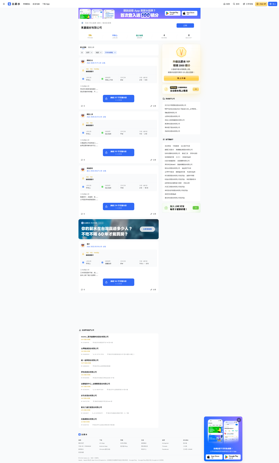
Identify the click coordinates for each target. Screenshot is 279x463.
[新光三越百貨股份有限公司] (118, 410)
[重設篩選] (82, 52)
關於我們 (81, 443)
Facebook (165, 449)
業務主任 (90, 60)
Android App (103, 446)
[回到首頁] (82, 23)
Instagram (165, 443)
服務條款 (143, 443)
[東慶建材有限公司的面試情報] (189, 36)
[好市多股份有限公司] (118, 398)
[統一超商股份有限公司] (118, 363)
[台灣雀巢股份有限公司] (118, 351)
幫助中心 (143, 449)
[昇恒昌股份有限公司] (118, 374)
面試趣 (185, 443)
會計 (88, 244)
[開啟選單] (4, 4)
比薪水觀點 (123, 443)
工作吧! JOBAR (187, 449)
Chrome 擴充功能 (104, 449)
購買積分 (81, 449)
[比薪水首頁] (82, 434)
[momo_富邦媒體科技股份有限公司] (118, 339)
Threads (164, 446)
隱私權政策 (144, 446)
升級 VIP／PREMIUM (84, 446)
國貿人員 (90, 114)
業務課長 (90, 168)
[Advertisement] (118, 310)
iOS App (102, 443)
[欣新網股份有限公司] (118, 421)
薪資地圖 (81, 452)
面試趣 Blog (124, 446)
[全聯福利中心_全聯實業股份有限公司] (118, 386)
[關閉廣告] (239, 420)
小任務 (185, 446)
